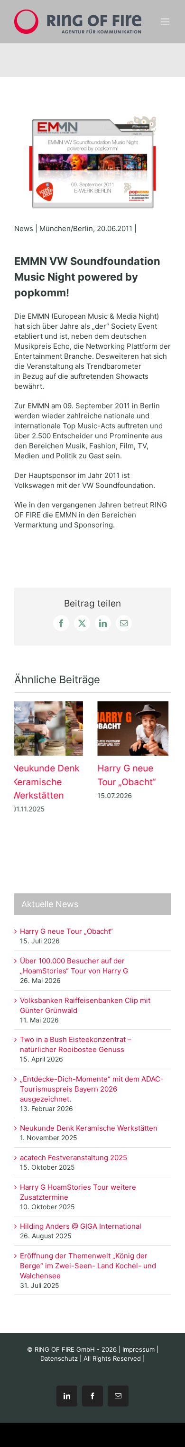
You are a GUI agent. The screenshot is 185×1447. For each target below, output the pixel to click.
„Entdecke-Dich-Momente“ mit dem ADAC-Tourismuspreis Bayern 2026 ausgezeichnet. (92, 1088)
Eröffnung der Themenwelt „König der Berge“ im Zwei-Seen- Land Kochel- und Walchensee (88, 1265)
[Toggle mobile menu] (166, 22)
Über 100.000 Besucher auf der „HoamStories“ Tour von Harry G (136, 728)
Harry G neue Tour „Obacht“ (50, 728)
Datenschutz (59, 1358)
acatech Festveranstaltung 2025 (73, 1157)
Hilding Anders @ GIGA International (81, 1226)
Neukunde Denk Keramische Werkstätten (88, 1128)
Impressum (138, 1349)
